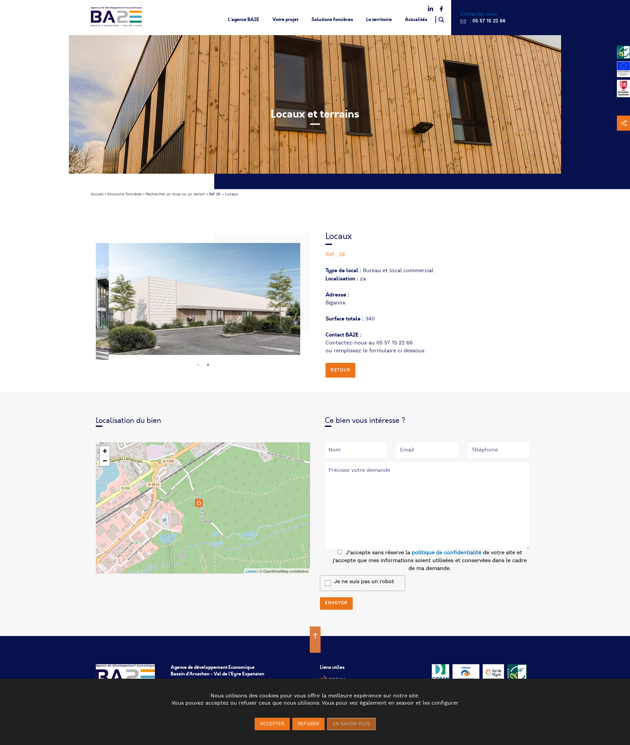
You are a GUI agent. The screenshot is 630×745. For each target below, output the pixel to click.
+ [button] (105, 451)
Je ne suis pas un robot (364, 581)
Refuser (308, 724)
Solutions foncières (332, 19)
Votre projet (285, 19)
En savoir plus (351, 724)
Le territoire (379, 19)
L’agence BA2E (243, 19)
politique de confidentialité (446, 552)
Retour (340, 370)
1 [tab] (198, 363)
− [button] (105, 461)
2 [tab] (208, 363)
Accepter (272, 724)
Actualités (416, 19)
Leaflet (251, 571)
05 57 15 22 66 (489, 21)
